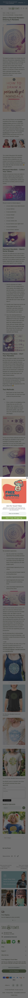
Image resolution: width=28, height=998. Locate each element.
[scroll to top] (25, 996)
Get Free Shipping (14, 518)
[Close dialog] (26, 478)
